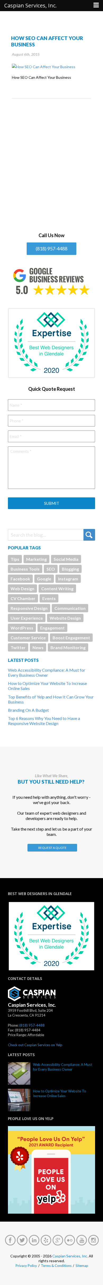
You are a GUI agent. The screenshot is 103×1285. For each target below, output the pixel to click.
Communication (70, 608)
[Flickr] (69, 1240)
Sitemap (82, 1266)
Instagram (68, 578)
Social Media (66, 559)
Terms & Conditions (56, 1266)
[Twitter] (22, 1240)
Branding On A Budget (28, 710)
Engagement (52, 627)
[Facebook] (10, 1240)
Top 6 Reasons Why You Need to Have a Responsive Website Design (44, 721)
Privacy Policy (26, 1266)
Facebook (20, 578)
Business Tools (25, 568)
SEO (50, 568)
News (38, 647)
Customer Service (28, 637)
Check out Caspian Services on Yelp (35, 1045)
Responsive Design (29, 608)
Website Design (65, 617)
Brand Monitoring (68, 647)
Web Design (22, 588)
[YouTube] (81, 1240)
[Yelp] (46, 1240)
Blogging (70, 568)
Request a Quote (52, 848)
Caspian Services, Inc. (70, 1256)
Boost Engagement (71, 637)
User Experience (27, 617)
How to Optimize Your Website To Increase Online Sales (59, 1093)
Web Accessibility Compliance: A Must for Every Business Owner (46, 672)
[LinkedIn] (34, 1240)
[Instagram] (93, 1240)
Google (44, 578)
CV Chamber (23, 598)
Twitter (18, 647)
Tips (15, 559)
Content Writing (57, 588)
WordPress (22, 627)
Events (49, 598)
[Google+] (58, 1240)
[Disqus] (51, 165)
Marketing (36, 559)
